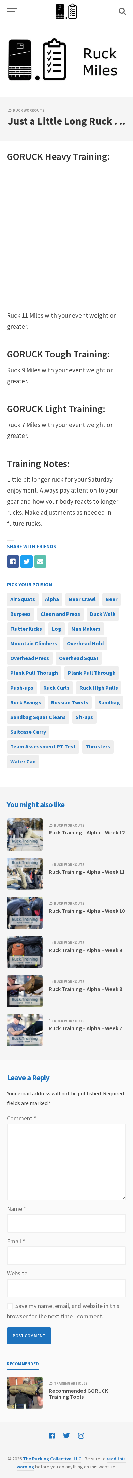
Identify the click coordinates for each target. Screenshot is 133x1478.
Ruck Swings (25, 702)
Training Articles (71, 1383)
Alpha (52, 599)
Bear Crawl (82, 599)
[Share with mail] (40, 561)
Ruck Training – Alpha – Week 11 (87, 871)
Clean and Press (60, 613)
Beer (111, 599)
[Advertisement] (66, 236)
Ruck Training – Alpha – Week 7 (85, 1028)
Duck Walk (103, 613)
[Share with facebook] (13, 561)
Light (55, 408)
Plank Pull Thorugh (34, 672)
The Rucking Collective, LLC (52, 1458)
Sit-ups (84, 717)
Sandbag (109, 702)
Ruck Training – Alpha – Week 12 (87, 832)
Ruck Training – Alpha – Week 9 (85, 950)
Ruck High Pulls (98, 687)
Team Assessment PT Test (43, 746)
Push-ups (21, 687)
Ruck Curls (56, 687)
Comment (21, 1118)
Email (16, 1241)
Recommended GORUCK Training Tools (78, 1393)
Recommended (23, 1364)
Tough (58, 354)
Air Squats (22, 599)
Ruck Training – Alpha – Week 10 (87, 910)
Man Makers (86, 628)
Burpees (20, 613)
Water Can (23, 761)
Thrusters (98, 746)
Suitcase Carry (28, 731)
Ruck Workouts (29, 110)
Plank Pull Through (92, 672)
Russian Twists (69, 702)
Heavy (58, 156)
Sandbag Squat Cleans (38, 717)
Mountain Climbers (33, 643)
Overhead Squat (79, 657)
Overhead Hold (85, 643)
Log (56, 628)
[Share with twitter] (26, 561)
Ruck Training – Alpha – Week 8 (85, 988)
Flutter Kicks (26, 628)
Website (17, 1273)
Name (16, 1209)
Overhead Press (29, 657)
